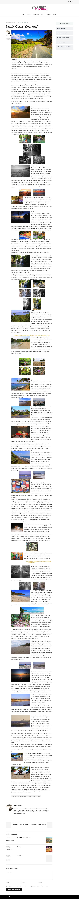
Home (23, 14)
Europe (48, 14)
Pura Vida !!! (20, 856)
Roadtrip (34, 796)
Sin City (19, 846)
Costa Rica (26, 22)
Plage (29, 796)
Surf (39, 796)
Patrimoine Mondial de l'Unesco (19, 796)
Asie (42, 14)
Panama (12, 840)
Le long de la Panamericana (24, 837)
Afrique (28, 14)
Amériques (36, 14)
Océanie (54, 14)
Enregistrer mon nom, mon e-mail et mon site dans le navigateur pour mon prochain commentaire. (27, 886)
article (15, 64)
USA (12, 849)
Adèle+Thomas (8, 35)
